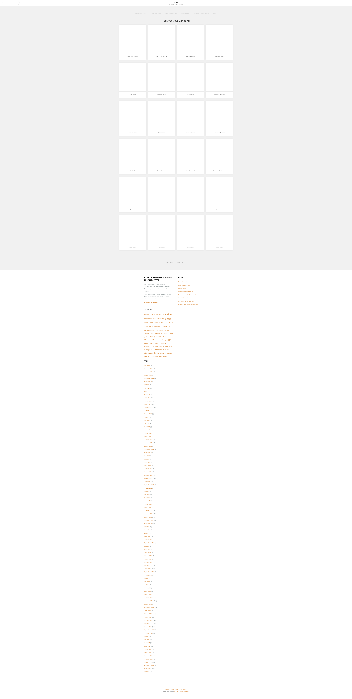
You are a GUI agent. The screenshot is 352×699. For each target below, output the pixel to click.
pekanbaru (147, 346)
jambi (145, 336)
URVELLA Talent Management (181, 691)
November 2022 (148, 478)
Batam (154, 318)
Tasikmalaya (154, 356)
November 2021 (148, 514)
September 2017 (149, 630)
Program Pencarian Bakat (201, 13)
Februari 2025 (148, 401)
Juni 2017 (147, 639)
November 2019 (148, 565)
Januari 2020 (148, 559)
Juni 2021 (147, 530)
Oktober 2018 (148, 604)
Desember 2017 (148, 620)
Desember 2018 (148, 597)
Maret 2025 (147, 397)
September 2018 (149, 607)
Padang (146, 343)
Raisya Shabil (156, 221)
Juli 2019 (146, 578)
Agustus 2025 (148, 381)
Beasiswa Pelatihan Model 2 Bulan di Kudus (176, 689)
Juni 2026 (147, 365)
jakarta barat (149, 330)
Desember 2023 (148, 439)
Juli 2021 (146, 527)
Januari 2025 (148, 404)
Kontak (215, 13)
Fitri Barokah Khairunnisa (188, 107)
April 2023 (147, 462)
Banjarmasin (148, 318)
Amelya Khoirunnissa (216, 31)
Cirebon (156, 322)
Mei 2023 (146, 459)
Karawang (151, 336)
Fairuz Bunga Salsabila (159, 31)
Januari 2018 (148, 617)
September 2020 (149, 543)
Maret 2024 (147, 430)
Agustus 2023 (148, 452)
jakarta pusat (159, 330)
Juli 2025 (146, 385)
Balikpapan (146, 314)
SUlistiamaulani (214, 221)
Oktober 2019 (148, 568)
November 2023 (148, 443)
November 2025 (148, 372)
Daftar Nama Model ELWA (185, 291)
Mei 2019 (146, 585)
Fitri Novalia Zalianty (158, 145)
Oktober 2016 (148, 662)
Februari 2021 (148, 539)
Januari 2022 (148, 507)
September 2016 (149, 665)
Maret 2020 (147, 552)
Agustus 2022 (148, 488)
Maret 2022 (147, 501)
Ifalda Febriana (127, 221)
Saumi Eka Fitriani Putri (216, 69)
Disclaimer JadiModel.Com (186, 301)
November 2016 (148, 659)
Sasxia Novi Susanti (158, 69)
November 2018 (148, 601)
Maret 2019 (147, 591)
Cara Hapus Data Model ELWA (187, 295)
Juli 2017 (146, 636)
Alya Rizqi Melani (128, 107)
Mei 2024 (146, 423)
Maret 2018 (147, 610)
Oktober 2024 (148, 414)
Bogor (168, 319)
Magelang (165, 336)
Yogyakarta (163, 356)
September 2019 (149, 572)
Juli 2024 (146, 417)
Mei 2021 (146, 533)
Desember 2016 (148, 655)
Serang (170, 346)
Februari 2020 (148, 556)
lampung (159, 336)
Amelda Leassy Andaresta (159, 183)
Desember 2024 (148, 407)
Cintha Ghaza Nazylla (187, 31)
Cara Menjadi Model (171, 13)
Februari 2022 (148, 504)
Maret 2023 (147, 465)
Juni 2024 (147, 420)
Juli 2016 (146, 672)
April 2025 (147, 394)
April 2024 (147, 427)
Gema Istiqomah (156, 107)
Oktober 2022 (148, 481)
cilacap (151, 322)
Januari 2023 (148, 472)
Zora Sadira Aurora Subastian (190, 183)
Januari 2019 (148, 594)
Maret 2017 (147, 646)
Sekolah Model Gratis (184, 298)
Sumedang (166, 349)
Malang (154, 340)
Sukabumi (158, 350)
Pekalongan (163, 343)
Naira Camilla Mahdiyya (130, 31)
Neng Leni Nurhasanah (216, 183)
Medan (168, 340)
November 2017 (148, 623)
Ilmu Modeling (185, 13)
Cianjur (146, 322)
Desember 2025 (148, 368)
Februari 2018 (148, 614)
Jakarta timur (156, 334)
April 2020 (147, 549)
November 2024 (148, 410)
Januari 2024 (148, 436)
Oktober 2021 (148, 517)
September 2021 (149, 520)
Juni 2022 (147, 494)
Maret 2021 (147, 536)
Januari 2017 (148, 652)
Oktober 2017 (148, 627)
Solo (152, 349)
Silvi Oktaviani (127, 145)
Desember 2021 (148, 510)
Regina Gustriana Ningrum (218, 145)
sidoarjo (147, 350)
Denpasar (161, 322)
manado (161, 340)
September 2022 (149, 485)
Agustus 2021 (148, 523)
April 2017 (147, 643)
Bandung (168, 314)
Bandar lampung (156, 314)
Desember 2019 (148, 562)
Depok (167, 322)
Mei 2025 (146, 391)
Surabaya (148, 353)
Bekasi (160, 319)
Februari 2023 (148, 468)
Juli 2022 (146, 491)
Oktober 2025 (148, 375)
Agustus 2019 (148, 575)
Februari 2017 (148, 649)
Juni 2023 (147, 456)
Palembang (154, 343)
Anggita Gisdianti (185, 221)
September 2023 (149, 449)
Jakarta (165, 326)
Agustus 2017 (148, 633)
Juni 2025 (147, 388)
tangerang (159, 353)
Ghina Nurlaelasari (186, 145)
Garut (151, 326)
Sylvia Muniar (126, 183)
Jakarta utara (168, 334)
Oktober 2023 (148, 446)
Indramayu (157, 326)
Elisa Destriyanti (185, 69)
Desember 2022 (148, 475)
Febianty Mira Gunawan (217, 107)
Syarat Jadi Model (156, 13)
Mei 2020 (146, 546)
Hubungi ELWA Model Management (188, 304)
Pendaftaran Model (140, 13)
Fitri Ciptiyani (126, 69)
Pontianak (155, 346)
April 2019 (147, 588)
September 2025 (149, 378)
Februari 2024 (148, 433)
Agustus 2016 (148, 668)
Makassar (147, 340)
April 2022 (147, 497)
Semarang (163, 346)
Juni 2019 (147, 581)
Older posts (169, 262)
